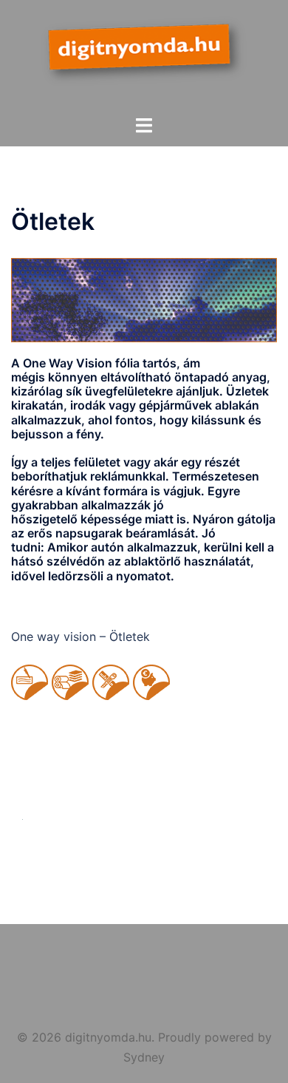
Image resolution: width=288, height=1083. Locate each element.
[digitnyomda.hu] (143, 56)
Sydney (144, 1057)
